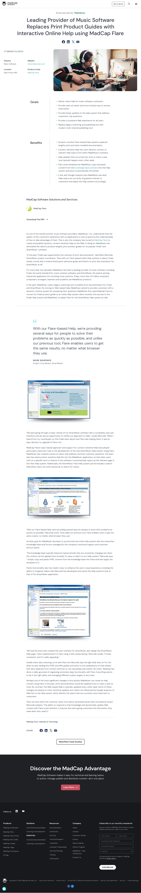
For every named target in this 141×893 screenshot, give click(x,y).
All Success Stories (64, 13)
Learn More (68, 787)
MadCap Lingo (8, 847)
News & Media (78, 843)
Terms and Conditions (46, 880)
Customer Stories (79, 835)
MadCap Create (9, 843)
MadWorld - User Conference (79, 852)
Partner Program (79, 847)
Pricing (5, 855)
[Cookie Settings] (4, 889)
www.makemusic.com (36, 64)
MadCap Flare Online (11, 836)
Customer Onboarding (58, 847)
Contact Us (77, 857)
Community (54, 832)
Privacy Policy (111, 858)
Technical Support (56, 839)
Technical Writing (56, 851)
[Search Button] (129, 4)
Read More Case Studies (70, 741)
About (75, 828)
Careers (76, 832)
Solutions (30, 823)
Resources (54, 823)
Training (52, 855)
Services (53, 835)
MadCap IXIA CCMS (10, 840)
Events (75, 839)
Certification (54, 859)
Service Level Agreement (109, 880)
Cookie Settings (132, 880)
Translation (54, 843)
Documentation (55, 828)
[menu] (136, 4)
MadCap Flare (33, 72)
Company (77, 823)
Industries (30, 835)
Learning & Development (35, 832)
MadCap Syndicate (11, 828)
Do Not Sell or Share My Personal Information (83, 880)
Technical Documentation (36, 828)
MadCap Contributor (11, 851)
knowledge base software (86, 167)
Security (122, 880)
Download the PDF (36, 219)
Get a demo (118, 4)
